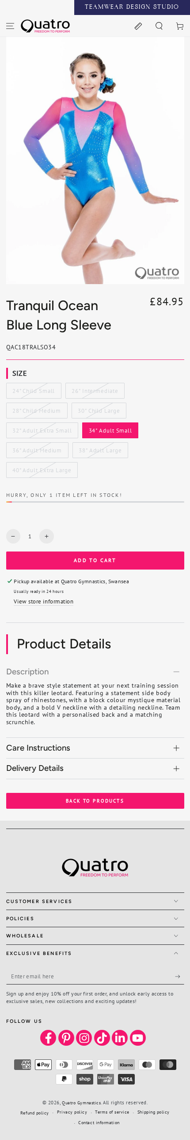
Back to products (95, 801)
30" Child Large (98, 412)
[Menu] (10, 26)
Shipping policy (153, 1112)
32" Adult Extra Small (42, 432)
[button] (158, 26)
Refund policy (34, 1113)
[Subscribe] (179, 976)
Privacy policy (72, 1112)
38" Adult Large (100, 452)
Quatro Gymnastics (81, 1103)
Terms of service (112, 1112)
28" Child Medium (36, 412)
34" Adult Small (110, 432)
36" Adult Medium (37, 452)
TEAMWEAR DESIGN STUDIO (132, 7)
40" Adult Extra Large (42, 472)
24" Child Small (33, 393)
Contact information (98, 1122)
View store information (43, 601)
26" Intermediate (94, 393)
